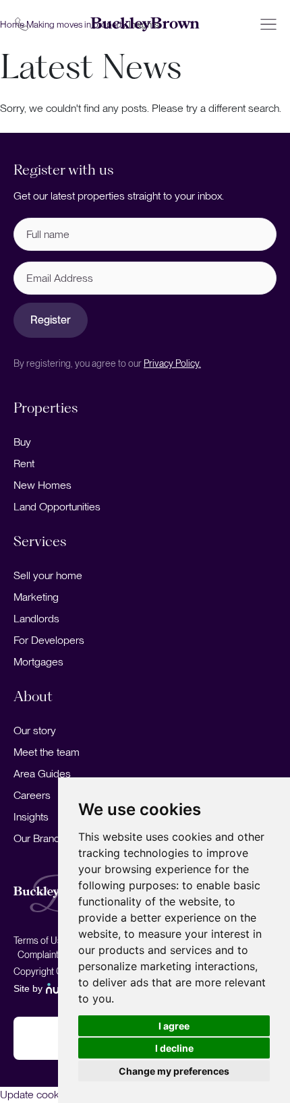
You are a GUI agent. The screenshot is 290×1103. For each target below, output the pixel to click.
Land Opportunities (56, 506)
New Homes (42, 485)
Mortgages (38, 661)
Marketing (36, 597)
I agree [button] (174, 1026)
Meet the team (46, 752)
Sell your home (47, 575)
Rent (23, 463)
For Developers (48, 640)
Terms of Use (40, 940)
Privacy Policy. (172, 363)
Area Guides (42, 773)
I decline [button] (174, 1048)
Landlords (36, 618)
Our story (34, 730)
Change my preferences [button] (174, 1071)
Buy (22, 442)
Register (50, 320)
